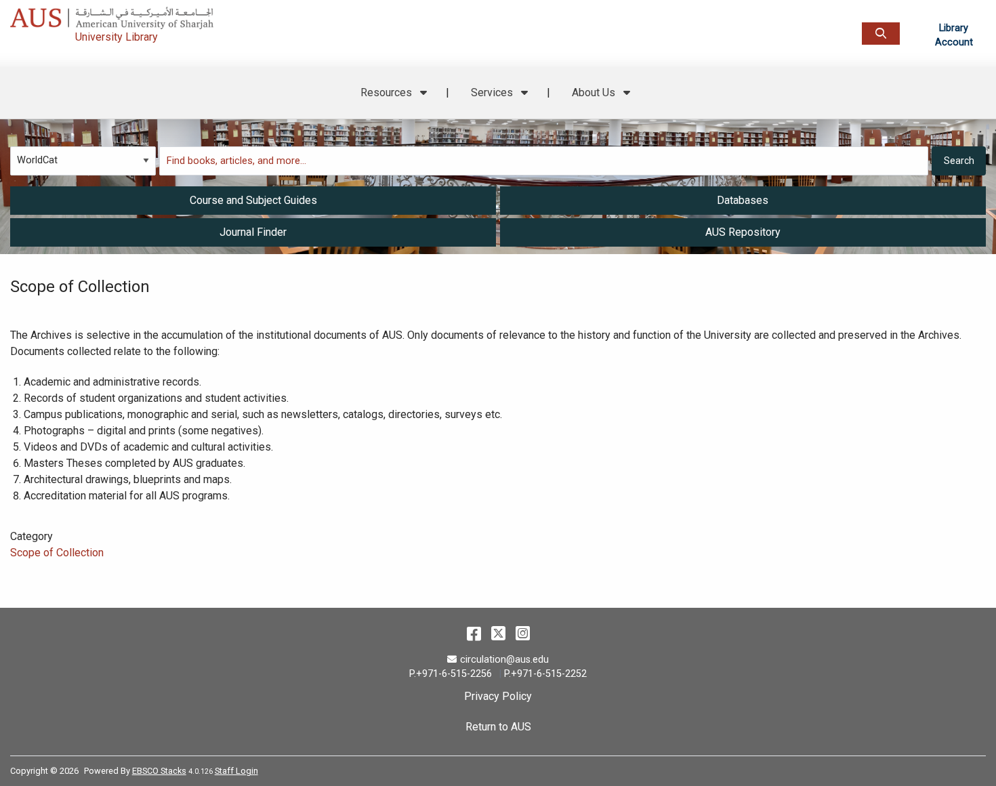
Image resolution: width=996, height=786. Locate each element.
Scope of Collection (57, 552)
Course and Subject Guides (253, 200)
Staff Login (236, 771)
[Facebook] (474, 633)
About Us (595, 92)
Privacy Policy (498, 696)
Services (493, 92)
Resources (387, 92)
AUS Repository (743, 232)
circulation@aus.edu (504, 659)
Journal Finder (253, 232)
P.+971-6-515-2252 (545, 674)
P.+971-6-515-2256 (450, 674)
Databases (742, 200)
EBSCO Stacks (159, 771)
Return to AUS (498, 726)
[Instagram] (523, 633)
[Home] (154, 14)
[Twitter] (498, 633)
